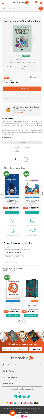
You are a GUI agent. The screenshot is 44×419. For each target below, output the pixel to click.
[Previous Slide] (1, 192)
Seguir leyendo (6, 137)
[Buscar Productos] (41, 8)
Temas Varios (22, 142)
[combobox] (22, 8)
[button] (22, 38)
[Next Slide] (42, 192)
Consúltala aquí (18, 112)
